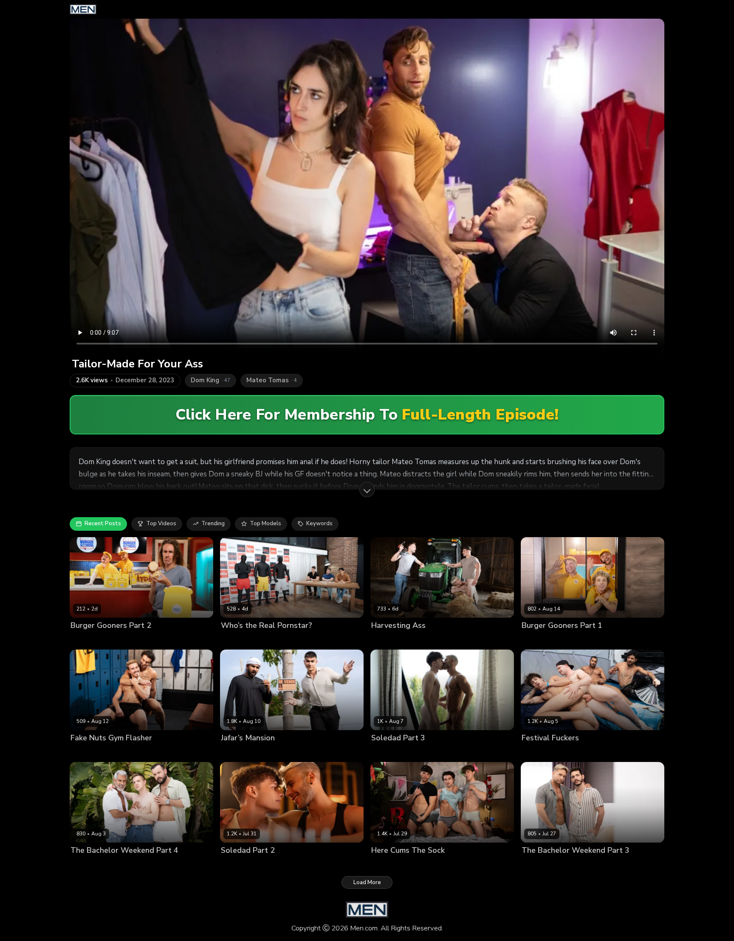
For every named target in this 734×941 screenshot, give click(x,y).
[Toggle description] (367, 489)
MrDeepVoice (255, 752)
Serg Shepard (136, 865)
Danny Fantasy (391, 865)
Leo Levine (428, 865)
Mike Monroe (88, 752)
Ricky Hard (572, 865)
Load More (367, 882)
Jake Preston (419, 752)
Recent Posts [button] (103, 523)
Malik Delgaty (415, 640)
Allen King (385, 752)
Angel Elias (537, 752)
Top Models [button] (265, 523)
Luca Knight (236, 640)
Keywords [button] (319, 523)
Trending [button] (213, 523)
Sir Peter (170, 865)
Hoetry (79, 640)
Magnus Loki (538, 865)
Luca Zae (120, 752)
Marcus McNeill (575, 752)
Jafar (227, 752)
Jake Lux (382, 640)
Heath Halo (270, 640)
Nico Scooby (108, 640)
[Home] (83, 9)
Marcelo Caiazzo (93, 865)
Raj (603, 752)
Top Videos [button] (161, 523)
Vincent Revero (578, 640)
